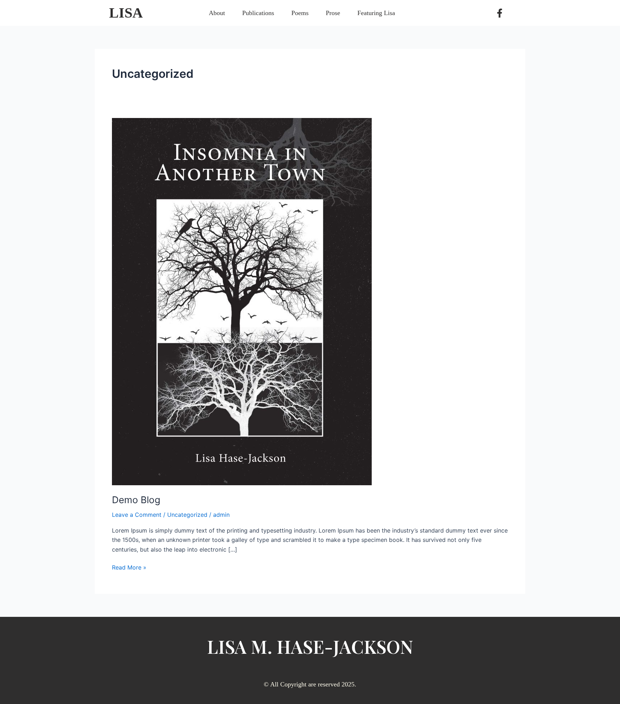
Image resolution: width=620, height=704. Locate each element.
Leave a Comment (136, 514)
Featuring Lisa (376, 12)
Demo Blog (136, 499)
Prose (333, 12)
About (217, 12)
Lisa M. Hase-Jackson (310, 646)
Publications (258, 12)
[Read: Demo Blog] (242, 300)
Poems (300, 12)
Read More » (129, 567)
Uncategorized (187, 514)
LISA (126, 13)
